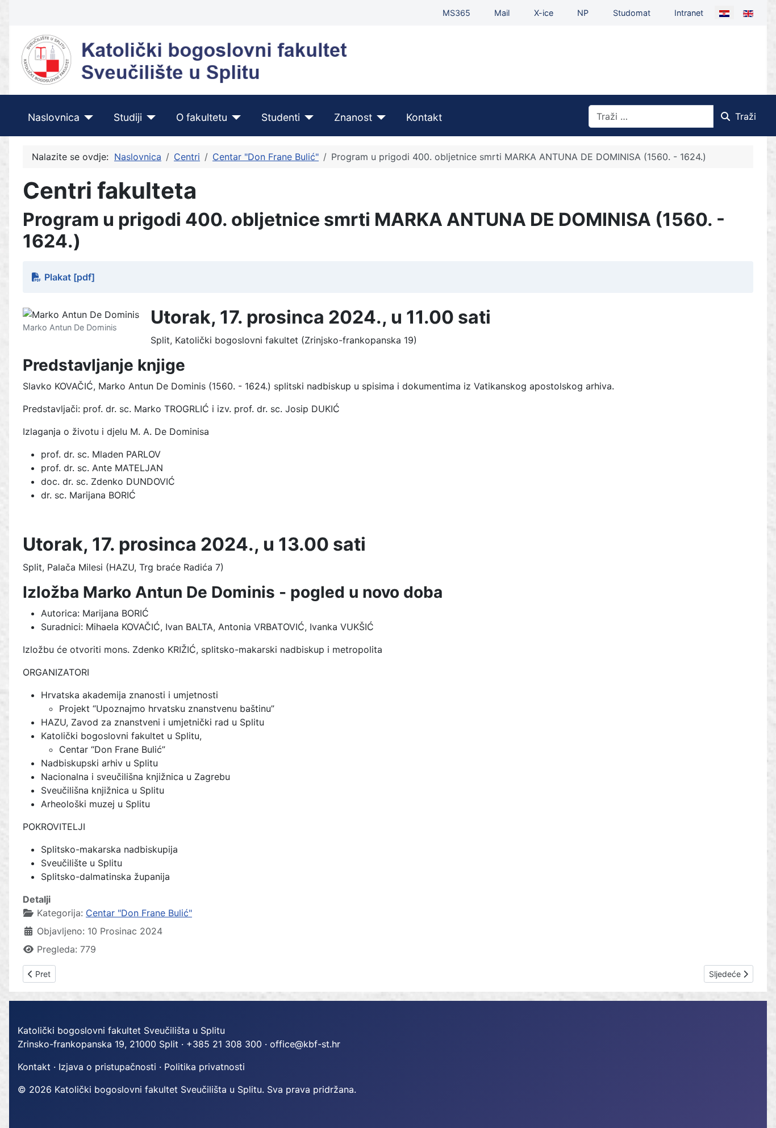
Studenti (280, 117)
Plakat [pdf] (69, 277)
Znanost (353, 117)
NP (583, 13)
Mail (502, 13)
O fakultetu (201, 117)
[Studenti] (307, 117)
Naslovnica (54, 117)
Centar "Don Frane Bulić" (139, 913)
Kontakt (424, 117)
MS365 (456, 13)
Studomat (631, 13)
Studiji (128, 117)
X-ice (543, 13)
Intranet (688, 13)
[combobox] (651, 116)
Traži (745, 116)
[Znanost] (379, 117)
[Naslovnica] (87, 117)
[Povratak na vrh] (756, 1107)
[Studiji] (149, 117)
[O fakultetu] (234, 117)
